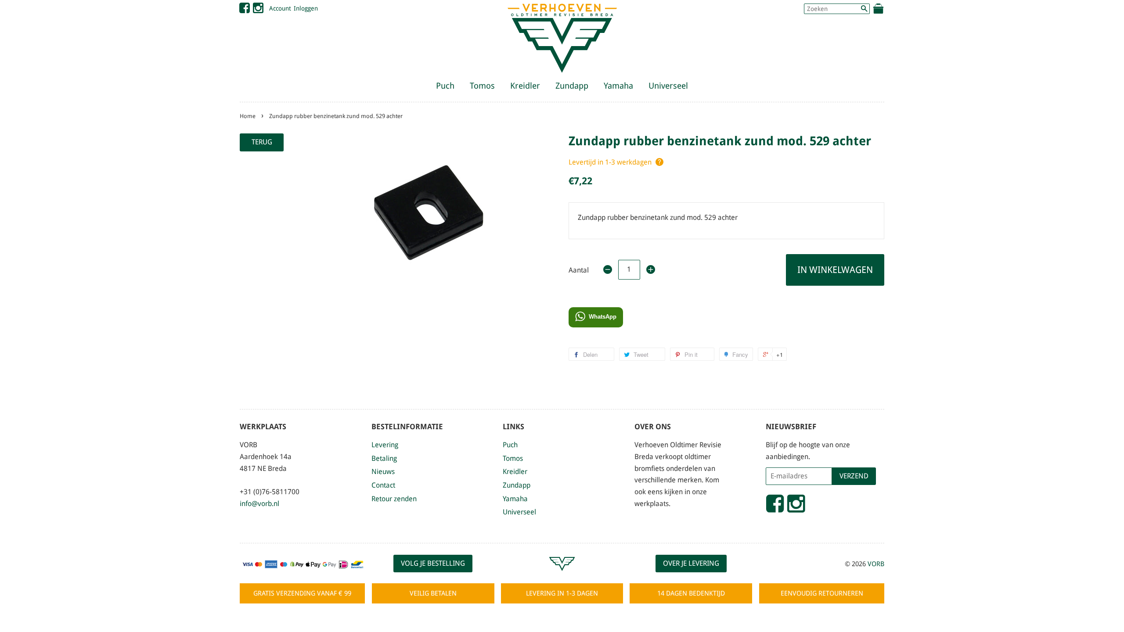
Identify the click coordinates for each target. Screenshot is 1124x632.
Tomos (482, 86)
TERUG (262, 142)
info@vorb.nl (259, 503)
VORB (876, 564)
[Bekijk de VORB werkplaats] (562, 575)
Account (280, 8)
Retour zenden (394, 499)
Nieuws (383, 471)
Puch (445, 86)
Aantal (579, 270)
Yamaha (618, 86)
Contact (383, 485)
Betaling (384, 458)
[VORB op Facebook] (244, 10)
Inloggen (306, 8)
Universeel (668, 86)
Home (248, 116)
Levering (384, 445)
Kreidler (525, 86)
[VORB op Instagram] (258, 10)
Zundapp (571, 86)
